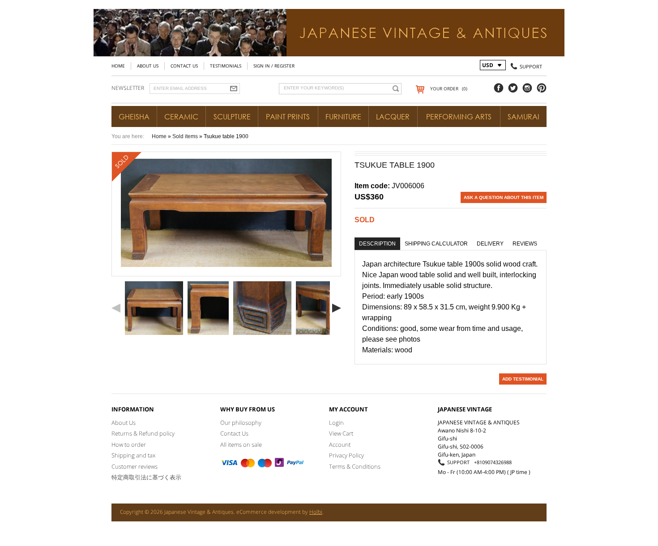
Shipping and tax (133, 455)
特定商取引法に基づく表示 (146, 477)
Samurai (523, 116)
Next (336, 308)
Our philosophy (240, 423)
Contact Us (184, 66)
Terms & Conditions (354, 466)
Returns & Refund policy (143, 433)
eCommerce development (268, 512)
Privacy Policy (346, 455)
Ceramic (181, 116)
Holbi (315, 512)
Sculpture (232, 116)
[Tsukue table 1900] (154, 308)
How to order (128, 444)
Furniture (343, 116)
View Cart (341, 433)
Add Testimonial (522, 379)
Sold (365, 220)
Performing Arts (458, 116)
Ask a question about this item (503, 197)
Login (336, 423)
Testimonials (225, 66)
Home (118, 66)
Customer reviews (134, 466)
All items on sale (241, 444)
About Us (147, 66)
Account (339, 444)
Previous (115, 308)
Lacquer (393, 116)
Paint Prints (288, 116)
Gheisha (134, 116)
